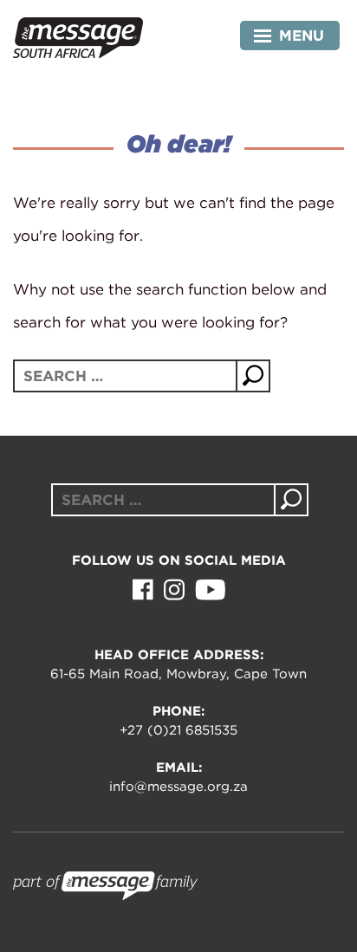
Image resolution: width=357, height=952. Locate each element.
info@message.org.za (178, 786)
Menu (301, 35)
